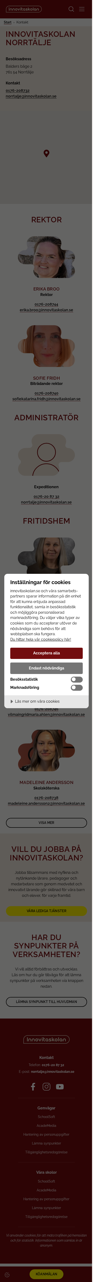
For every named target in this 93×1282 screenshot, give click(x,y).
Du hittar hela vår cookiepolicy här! (40, 639)
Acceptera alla (46, 653)
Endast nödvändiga (46, 668)
